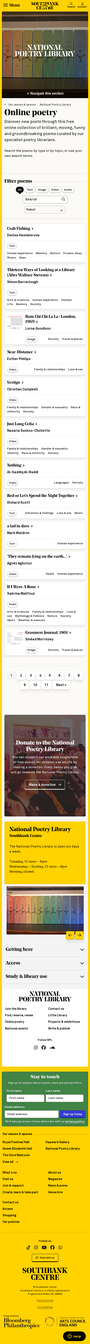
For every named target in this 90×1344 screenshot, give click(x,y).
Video (55, 189)
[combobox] (45, 209)
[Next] (79, 935)
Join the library (16, 1008)
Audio (68, 189)
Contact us (56, 1008)
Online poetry (14, 1021)
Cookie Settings (45, 1307)
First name (14, 1090)
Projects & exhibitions (64, 1021)
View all (8, 1162)
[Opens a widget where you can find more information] (74, 1336)
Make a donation (42, 784)
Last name (53, 1090)
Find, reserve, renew (19, 1015)
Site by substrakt (45, 1301)
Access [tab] (13, 963)
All (20, 189)
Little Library (57, 1015)
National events (16, 1028)
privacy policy (75, 1121)
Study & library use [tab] (26, 976)
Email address (15, 1107)
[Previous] (70, 935)
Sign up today (72, 1114)
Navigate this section (47, 93)
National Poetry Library (55, 104)
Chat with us (46, 1258)
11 (46, 685)
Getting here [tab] (19, 949)
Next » (61, 685)
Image (42, 189)
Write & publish (59, 1028)
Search (71, 7)
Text (30, 189)
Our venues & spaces (22, 104)
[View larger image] (45, 910)
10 (35, 685)
